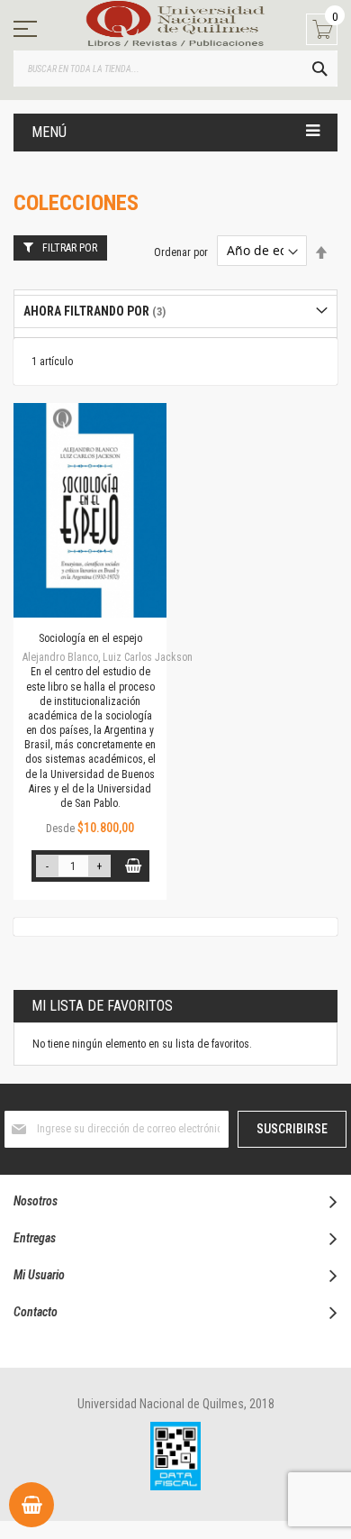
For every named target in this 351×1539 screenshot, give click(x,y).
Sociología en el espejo (90, 638)
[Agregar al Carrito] (133, 866)
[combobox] (176, 68)
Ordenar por (181, 251)
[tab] (175, 311)
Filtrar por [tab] (69, 248)
